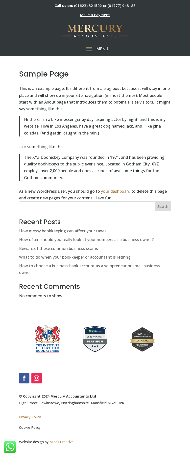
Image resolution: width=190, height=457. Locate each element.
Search (162, 206)
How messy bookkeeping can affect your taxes (62, 231)
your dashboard (115, 191)
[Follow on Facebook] (24, 378)
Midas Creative (61, 441)
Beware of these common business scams (58, 248)
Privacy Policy (30, 417)
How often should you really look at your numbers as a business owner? (86, 239)
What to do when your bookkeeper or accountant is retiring (75, 257)
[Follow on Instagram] (36, 378)
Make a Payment (95, 14)
